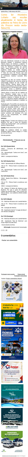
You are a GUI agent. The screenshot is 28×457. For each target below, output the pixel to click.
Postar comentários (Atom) (14, 278)
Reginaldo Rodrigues (16, 31)
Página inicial (21, 274)
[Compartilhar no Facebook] (6, 230)
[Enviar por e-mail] (1, 230)
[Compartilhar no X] (5, 230)
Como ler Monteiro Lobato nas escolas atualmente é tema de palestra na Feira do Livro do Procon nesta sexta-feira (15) (14, 21)
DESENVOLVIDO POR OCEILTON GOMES (9, 455)
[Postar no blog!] (3, 230)
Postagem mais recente (8, 274)
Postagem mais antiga (20, 275)
